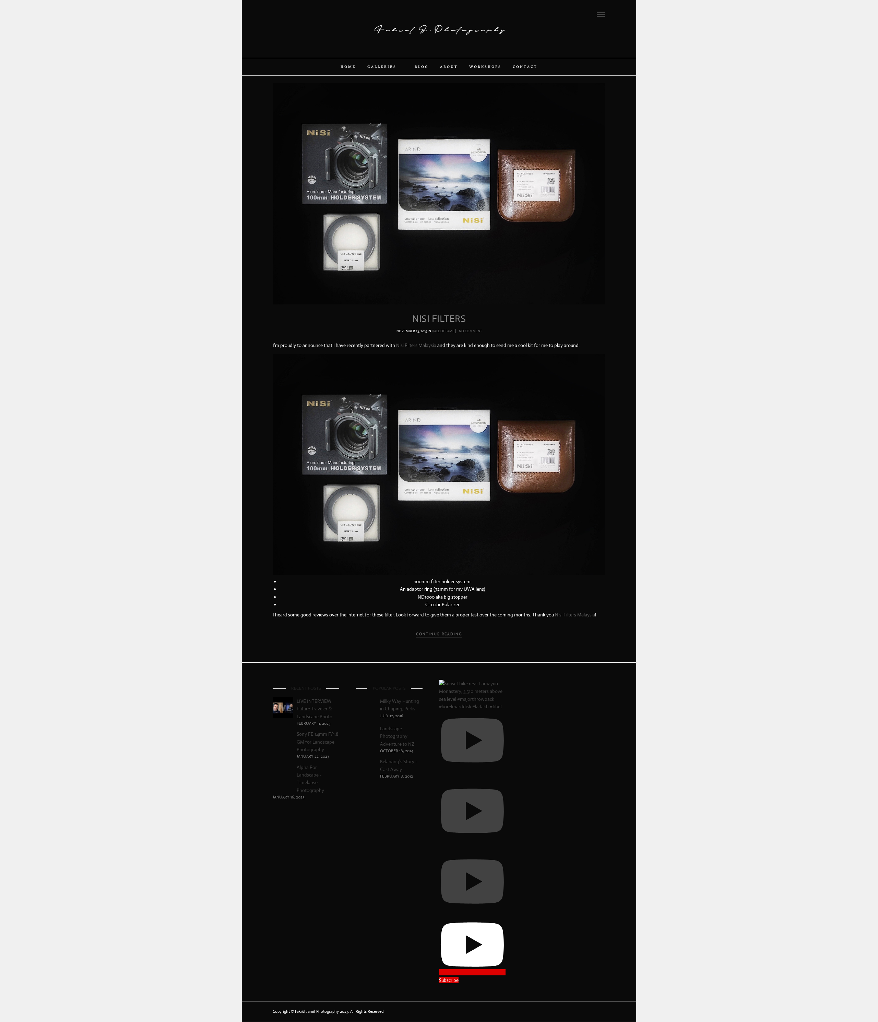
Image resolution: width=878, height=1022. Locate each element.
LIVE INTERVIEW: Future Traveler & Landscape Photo (314, 709)
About (449, 67)
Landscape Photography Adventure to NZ (397, 736)
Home (348, 67)
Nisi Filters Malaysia (416, 345)
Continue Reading (439, 634)
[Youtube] (293, 14)
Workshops (485, 67)
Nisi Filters (439, 319)
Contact (525, 67)
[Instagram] (302, 14)
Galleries (381, 67)
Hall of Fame (443, 331)
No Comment (470, 331)
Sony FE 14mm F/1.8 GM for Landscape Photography (318, 742)
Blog (422, 67)
